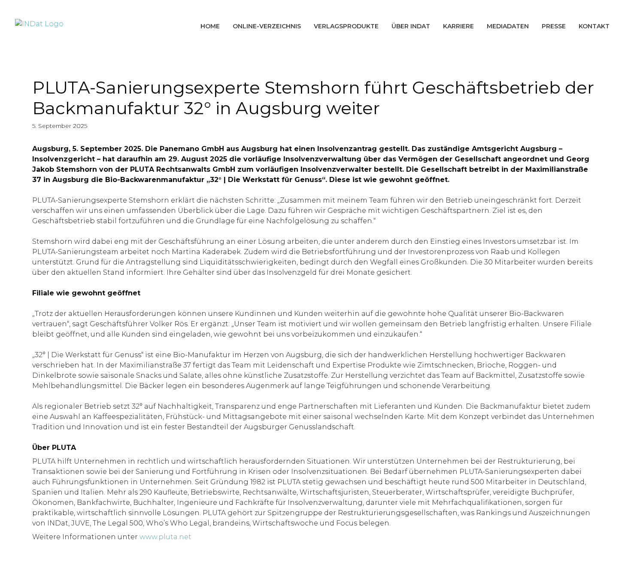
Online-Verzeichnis (267, 26)
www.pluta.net (165, 537)
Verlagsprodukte (346, 26)
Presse (554, 26)
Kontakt (594, 26)
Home (210, 26)
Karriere (458, 26)
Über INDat (410, 26)
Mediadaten (508, 26)
